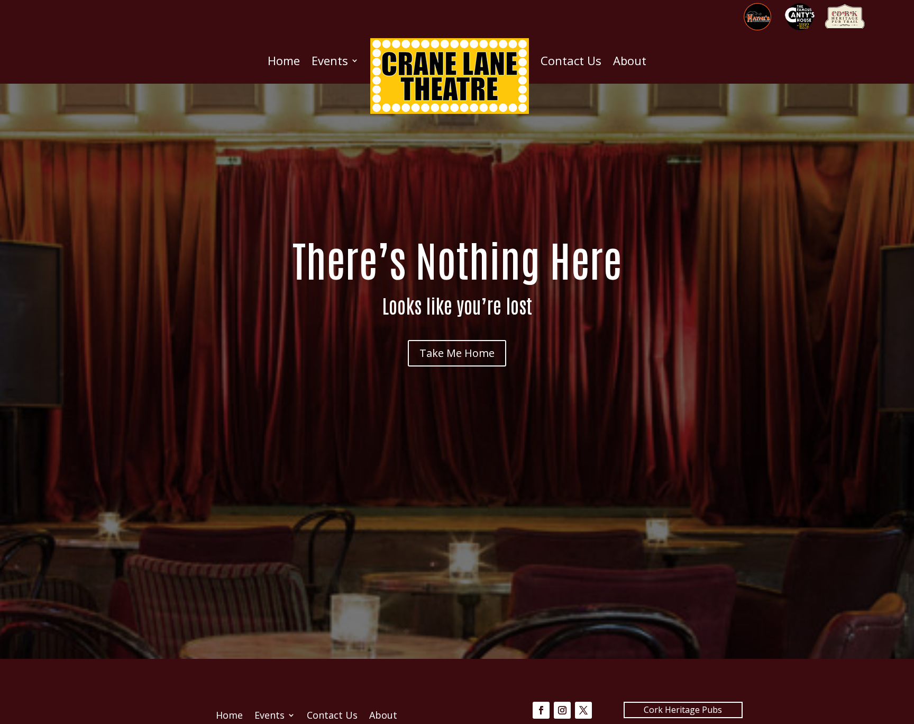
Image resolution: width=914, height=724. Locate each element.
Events (330, 60)
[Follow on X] (583, 710)
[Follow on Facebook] (541, 710)
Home (284, 60)
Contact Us (571, 60)
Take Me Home (457, 353)
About (629, 60)
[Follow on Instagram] (562, 710)
